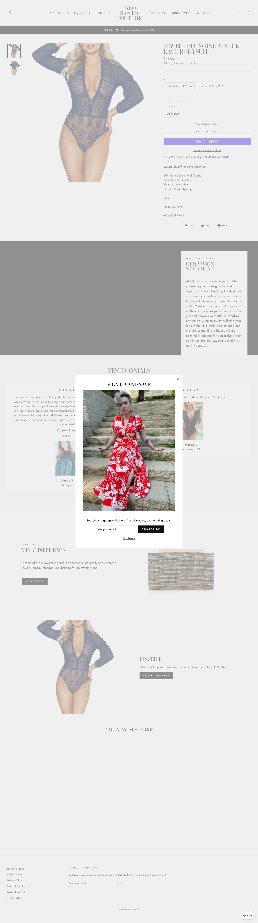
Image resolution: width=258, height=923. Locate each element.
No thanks (129, 538)
